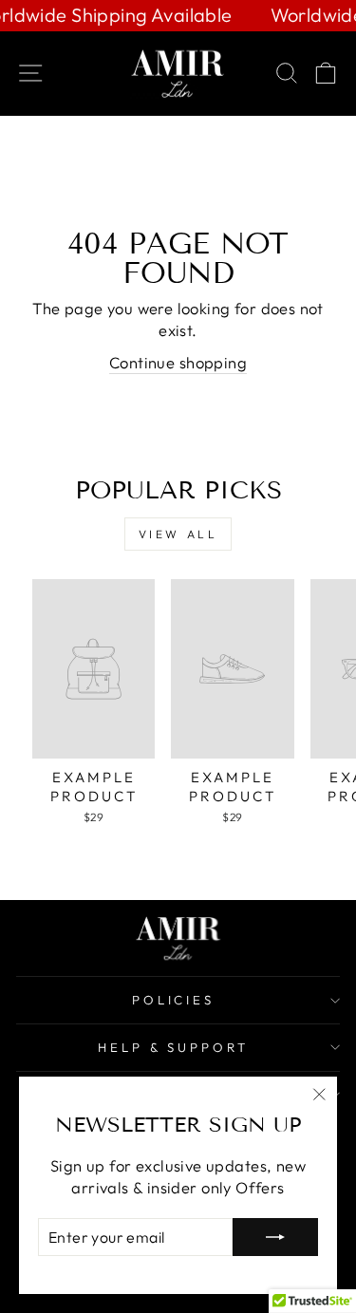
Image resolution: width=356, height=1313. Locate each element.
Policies (173, 999)
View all (178, 534)
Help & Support (174, 1047)
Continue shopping (178, 362)
